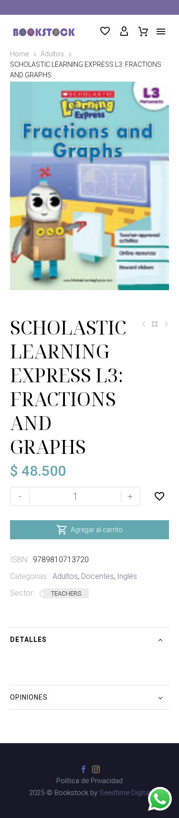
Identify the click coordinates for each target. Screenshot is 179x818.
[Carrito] (143, 31)
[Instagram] (96, 769)
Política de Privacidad (89, 781)
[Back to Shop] (154, 324)
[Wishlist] (105, 31)
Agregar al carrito (89, 529)
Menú (161, 31)
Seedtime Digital (124, 792)
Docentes (97, 576)
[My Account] (124, 31)
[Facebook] (83, 769)
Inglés (127, 576)
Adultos (52, 54)
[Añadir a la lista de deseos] (159, 496)
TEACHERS (66, 593)
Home (19, 54)
